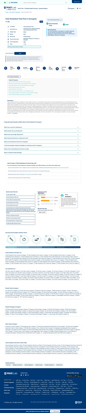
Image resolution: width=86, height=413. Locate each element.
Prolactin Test (65, 384)
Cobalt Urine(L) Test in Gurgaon (22, 331)
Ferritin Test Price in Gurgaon (66, 292)
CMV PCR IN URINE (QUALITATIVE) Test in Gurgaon (41, 329)
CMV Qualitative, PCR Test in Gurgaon (64, 329)
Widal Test (46, 380)
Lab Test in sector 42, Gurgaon (12, 271)
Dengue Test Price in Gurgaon (73, 294)
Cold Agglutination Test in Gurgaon (39, 331)
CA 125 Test (51, 388)
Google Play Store (60, 167)
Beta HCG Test (34, 384)
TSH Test (26, 382)
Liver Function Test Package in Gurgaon (55, 311)
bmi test (8, 365)
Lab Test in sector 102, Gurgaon (69, 277)
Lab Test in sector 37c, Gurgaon (72, 274)
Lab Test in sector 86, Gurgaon (62, 276)
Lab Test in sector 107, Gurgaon (27, 279)
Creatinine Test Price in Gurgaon (42, 294)
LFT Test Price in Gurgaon (35, 292)
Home (6, 12)
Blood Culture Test (55, 390)
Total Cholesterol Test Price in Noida (21, 351)
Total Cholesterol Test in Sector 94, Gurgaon (67, 263)
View (25, 41)
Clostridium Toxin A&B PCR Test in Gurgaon (16, 329)
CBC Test (18, 380)
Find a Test (21, 8)
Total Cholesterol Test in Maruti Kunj (20, 258)
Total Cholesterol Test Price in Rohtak (33, 345)
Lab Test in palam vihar (66, 273)
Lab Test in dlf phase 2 (70, 271)
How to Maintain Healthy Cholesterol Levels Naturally (20, 94)
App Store (67, 167)
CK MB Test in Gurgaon (30, 328)
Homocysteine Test (28, 392)
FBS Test (64, 382)
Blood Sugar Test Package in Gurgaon (58, 314)
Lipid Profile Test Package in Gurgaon (54, 312)
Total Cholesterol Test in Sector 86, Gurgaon (45, 263)
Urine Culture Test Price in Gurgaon (30, 295)
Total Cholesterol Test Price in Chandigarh (35, 347)
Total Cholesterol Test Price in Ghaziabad (63, 351)
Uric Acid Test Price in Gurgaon (13, 295)
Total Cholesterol (27, 174)
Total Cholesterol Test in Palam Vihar (62, 258)
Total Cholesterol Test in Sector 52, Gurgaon (50, 261)
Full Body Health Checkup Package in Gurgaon (16, 309)
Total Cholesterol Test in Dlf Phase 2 (30, 256)
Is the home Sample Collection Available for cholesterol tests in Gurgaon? (23, 145)
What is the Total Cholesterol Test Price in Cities (16, 149)
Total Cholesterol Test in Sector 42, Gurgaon (16, 255)
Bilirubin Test (46, 390)
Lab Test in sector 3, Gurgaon (29, 271)
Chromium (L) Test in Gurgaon (12, 326)
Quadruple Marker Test (67, 390)
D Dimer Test (25, 380)
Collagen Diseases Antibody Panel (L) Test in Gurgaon (63, 331)
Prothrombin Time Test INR (22, 386)
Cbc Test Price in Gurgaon (11, 290)
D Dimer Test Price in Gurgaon (26, 290)
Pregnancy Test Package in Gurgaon (38, 309)
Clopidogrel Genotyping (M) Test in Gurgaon (64, 328)
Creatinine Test (43, 384)
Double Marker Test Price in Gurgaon (24, 294)
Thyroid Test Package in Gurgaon (36, 311)
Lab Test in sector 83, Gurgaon (23, 274)
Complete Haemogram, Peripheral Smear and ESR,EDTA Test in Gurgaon (23, 333)
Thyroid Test (19, 382)
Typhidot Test (25, 394)
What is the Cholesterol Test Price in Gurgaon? (16, 141)
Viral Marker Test (46, 394)
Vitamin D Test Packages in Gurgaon (20, 314)
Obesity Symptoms (49, 365)
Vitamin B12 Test (55, 394)
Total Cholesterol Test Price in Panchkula (56, 347)
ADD (41, 21)
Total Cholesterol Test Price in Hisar (52, 345)
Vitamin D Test (45, 392)
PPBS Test (75, 388)
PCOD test (37, 392)
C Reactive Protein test (21, 388)
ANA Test (70, 382)
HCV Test (51, 384)
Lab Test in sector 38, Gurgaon (52, 273)
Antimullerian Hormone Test (22, 384)
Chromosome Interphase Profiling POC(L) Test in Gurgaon (52, 326)
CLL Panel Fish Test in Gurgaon (45, 328)
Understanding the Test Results (15, 89)
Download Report (43, 8)
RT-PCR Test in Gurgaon (67, 394)
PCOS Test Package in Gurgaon (36, 312)
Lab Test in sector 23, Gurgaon (56, 274)
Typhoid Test (44, 386)
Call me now (56, 411)
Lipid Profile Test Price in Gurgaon (19, 292)
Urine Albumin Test (35, 394)
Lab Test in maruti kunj (38, 273)
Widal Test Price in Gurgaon (60, 290)
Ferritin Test (44, 382)
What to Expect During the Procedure (17, 87)
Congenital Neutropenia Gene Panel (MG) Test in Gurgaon (57, 333)
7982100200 (13, 2)
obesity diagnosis (29, 365)
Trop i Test (57, 382)
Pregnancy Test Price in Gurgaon (44, 290)
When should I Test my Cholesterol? (13, 131)
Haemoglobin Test (70, 392)
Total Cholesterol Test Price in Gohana (71, 345)
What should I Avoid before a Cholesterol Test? (16, 138)
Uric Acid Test (73, 384)
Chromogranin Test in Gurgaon (28, 326)
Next (77, 201)
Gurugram (72, 8)
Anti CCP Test (32, 388)
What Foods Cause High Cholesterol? (13, 134)
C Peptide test (54, 392)
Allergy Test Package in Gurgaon (19, 311)
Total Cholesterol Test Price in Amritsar (45, 348)
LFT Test (70, 380)
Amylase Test (19, 392)
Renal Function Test (54, 386)
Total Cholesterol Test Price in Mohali (14, 347)
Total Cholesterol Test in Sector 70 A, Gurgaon (22, 263)
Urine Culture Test (35, 386)
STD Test (18, 394)
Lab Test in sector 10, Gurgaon (52, 277)
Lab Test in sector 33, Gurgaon (44, 279)
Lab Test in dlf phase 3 (58, 271)
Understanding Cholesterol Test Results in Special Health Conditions (23, 92)
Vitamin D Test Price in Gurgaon (48, 295)
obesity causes (38, 365)
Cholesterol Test (60, 388)
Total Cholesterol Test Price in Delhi (14, 345)
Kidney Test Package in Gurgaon (19, 312)
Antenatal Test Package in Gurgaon (38, 314)
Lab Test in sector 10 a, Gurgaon (40, 274)
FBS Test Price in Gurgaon (57, 294)
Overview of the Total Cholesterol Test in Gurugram (20, 81)
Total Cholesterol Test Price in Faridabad (41, 351)
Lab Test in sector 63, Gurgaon (36, 277)
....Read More (14, 113)
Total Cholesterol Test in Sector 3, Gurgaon (38, 255)
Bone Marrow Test (41, 388)
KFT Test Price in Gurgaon (26, 297)
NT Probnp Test (19, 390)
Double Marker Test (34, 382)
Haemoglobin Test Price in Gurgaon (66, 295)
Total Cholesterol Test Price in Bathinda (32, 353)
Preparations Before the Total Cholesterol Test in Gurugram (21, 85)
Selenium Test (28, 390)
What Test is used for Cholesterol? (13, 127)
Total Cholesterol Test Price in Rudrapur (53, 350)
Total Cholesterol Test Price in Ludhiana (25, 348)
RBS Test (51, 382)
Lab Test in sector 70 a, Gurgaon (45, 276)
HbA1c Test (40, 380)
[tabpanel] (68, 201)
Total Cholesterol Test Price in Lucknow (52, 353)
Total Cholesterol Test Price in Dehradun (66, 348)
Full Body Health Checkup (31, 8)
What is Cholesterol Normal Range (13, 152)
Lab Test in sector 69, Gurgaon (29, 276)
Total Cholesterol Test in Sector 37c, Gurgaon (27, 261)
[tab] (9, 380)
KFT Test (63, 380)
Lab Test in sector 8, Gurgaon (24, 273)
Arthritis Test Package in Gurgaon (57, 309)
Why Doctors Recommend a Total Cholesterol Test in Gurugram (22, 83)
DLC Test (62, 392)
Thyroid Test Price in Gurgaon (50, 292)
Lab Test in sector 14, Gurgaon (44, 271)
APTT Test (63, 386)
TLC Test (70, 386)
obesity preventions (17, 365)
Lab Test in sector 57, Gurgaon (20, 277)
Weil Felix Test (37, 390)
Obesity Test (59, 365)
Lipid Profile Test (55, 380)
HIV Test (58, 384)
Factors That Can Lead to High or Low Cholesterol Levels (21, 90)
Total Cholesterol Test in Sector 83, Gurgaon (30, 260)
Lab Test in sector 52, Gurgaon (12, 276)
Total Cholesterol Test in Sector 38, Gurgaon (40, 258)
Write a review (42, 212)
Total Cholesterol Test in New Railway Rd (51, 256)
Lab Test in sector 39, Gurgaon (60, 279)
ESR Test (33, 380)
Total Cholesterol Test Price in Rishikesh (33, 350)
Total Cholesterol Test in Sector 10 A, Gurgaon (53, 260)
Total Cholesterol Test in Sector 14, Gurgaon (60, 255)
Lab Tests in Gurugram (14, 12)
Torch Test (68, 388)
